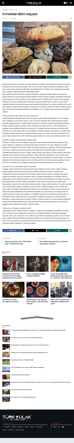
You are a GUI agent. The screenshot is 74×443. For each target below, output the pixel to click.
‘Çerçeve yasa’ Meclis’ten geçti (21, 390)
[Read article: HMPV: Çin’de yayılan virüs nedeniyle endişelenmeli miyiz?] (61, 290)
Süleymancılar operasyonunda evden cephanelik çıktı (29, 352)
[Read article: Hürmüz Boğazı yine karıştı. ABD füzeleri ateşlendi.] (6, 369)
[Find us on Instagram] (59, 427)
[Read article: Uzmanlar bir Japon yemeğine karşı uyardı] (13, 290)
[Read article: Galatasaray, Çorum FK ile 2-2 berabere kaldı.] (6, 339)
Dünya (27, 427)
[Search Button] (71, 3)
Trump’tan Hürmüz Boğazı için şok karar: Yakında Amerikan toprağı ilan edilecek (38, 330)
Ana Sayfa (5, 10)
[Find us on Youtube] (63, 427)
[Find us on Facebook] (50, 427)
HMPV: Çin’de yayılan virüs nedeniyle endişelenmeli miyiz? (60, 302)
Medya (14, 427)
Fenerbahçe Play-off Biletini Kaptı (22, 360)
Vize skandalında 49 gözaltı (20, 375)
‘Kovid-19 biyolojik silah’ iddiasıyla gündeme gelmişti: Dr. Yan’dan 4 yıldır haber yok (61, 276)
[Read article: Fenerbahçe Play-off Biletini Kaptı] (6, 362)
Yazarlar (11, 430)
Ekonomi (20, 427)
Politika (7, 427)
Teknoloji (39, 427)
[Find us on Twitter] (55, 427)
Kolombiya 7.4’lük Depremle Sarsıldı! (23, 397)
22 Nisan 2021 (6, 18)
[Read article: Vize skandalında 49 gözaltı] (6, 376)
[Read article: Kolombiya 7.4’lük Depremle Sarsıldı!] (6, 399)
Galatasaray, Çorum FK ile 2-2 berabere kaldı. (26, 337)
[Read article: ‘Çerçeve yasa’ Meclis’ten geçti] (6, 391)
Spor (32, 427)
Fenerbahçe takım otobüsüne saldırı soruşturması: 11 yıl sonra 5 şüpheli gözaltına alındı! (40, 382)
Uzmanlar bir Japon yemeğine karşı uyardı (10, 301)
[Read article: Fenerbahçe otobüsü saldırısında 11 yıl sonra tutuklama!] (6, 347)
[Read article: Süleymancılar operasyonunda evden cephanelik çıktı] (6, 354)
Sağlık (16, 10)
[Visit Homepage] (33, 3)
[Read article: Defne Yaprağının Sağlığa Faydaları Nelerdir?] (37, 264)
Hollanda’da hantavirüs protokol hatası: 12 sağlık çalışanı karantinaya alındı (12, 276)
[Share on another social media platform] (70, 77)
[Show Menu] (3, 3)
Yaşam (11, 10)
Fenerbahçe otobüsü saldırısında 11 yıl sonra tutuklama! (30, 345)
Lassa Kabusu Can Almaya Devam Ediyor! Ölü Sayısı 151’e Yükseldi (37, 302)
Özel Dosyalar (20, 430)
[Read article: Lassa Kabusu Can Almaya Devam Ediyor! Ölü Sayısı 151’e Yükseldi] (37, 290)
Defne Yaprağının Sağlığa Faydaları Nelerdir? (35, 275)
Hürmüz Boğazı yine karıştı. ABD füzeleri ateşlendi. (27, 367)
